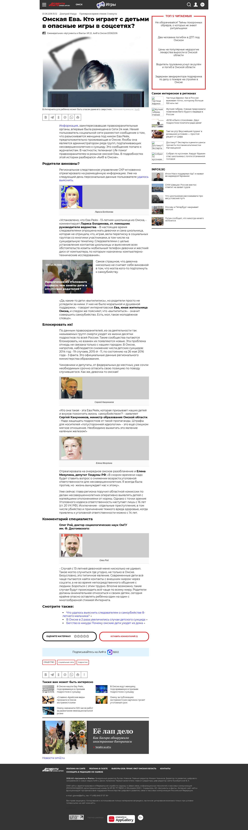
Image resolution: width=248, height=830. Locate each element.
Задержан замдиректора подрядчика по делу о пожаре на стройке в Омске (178, 79)
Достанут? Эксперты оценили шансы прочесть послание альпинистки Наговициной (185, 145)
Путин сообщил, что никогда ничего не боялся (184, 219)
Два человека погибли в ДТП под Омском (179, 39)
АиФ (137, 109)
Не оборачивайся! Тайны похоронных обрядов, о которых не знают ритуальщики (178, 25)
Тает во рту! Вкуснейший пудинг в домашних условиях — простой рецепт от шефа (184, 134)
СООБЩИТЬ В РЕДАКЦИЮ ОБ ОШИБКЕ (84, 772)
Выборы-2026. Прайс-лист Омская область (134, 769)
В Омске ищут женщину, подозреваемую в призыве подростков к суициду (124, 689)
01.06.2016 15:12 (49, 13)
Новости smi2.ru (53, 758)
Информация (68, 125)
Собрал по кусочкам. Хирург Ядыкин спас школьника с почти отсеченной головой (185, 156)
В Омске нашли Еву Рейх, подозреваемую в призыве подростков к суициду (71, 689)
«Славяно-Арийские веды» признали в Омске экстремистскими (71, 700)
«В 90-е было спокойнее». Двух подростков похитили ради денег (184, 121)
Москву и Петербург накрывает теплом (182, 208)
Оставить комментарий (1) (124, 636)
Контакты (165, 769)
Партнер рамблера (95, 817)
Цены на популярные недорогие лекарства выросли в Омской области (178, 52)
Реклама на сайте (75, 769)
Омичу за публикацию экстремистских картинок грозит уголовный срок (127, 700)
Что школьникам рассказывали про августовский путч (184, 197)
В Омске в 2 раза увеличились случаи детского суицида (105, 619)
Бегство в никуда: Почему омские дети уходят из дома (104, 623)
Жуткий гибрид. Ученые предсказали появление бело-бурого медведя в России (185, 112)
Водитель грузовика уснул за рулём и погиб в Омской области (178, 66)
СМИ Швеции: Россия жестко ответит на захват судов (180, 186)
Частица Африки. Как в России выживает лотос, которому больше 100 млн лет (184, 101)
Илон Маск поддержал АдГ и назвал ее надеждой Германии (184, 175)
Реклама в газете (98, 769)
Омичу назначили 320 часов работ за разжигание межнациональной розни (75, 711)
